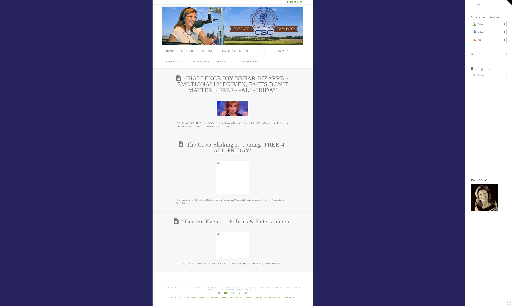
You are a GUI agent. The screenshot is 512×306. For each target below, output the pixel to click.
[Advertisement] (489, 130)
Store (225, 297)
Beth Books (274, 297)
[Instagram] (298, 2)
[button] (509, 2)
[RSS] (301, 2)
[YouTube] (295, 2)
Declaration (261, 297)
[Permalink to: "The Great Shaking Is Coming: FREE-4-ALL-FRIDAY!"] (232, 177)
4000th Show (288, 297)
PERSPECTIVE (246, 297)
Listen (182, 297)
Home (173, 297)
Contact (234, 297)
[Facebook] (288, 2)
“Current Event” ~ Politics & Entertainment (236, 221)
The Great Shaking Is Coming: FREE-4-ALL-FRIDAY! (237, 147)
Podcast (191, 297)
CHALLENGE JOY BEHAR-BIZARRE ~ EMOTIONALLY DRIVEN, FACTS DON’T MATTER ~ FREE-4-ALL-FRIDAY (233, 84)
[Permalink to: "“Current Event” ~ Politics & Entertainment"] (232, 245)
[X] (291, 2)
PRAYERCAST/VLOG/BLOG (209, 297)
